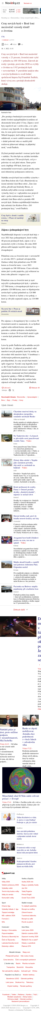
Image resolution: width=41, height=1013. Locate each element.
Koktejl (16, 546)
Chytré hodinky (12, 986)
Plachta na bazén (28, 963)
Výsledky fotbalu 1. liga (10, 909)
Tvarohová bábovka (29, 915)
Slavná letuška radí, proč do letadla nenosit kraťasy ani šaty (26, 517)
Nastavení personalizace (20, 1001)
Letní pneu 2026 (27, 930)
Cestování (17, 521)
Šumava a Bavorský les (10, 936)
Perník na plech (27, 922)
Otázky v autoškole (28, 943)
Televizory (29, 982)
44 (22, 44)
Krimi (15, 444)
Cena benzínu (8, 960)
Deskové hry (19, 982)
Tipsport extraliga (8, 912)
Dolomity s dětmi (8, 946)
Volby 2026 (6, 882)
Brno (3, 400)
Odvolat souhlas (26, 999)
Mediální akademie (14, 997)
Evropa (16, 570)
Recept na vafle (27, 919)
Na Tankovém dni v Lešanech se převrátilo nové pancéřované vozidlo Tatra (26, 438)
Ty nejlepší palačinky (29, 906)
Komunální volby (8, 898)
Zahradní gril (25, 971)
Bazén (18, 963)
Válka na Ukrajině (19, 419)
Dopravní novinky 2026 (30, 936)
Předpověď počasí (12, 956)
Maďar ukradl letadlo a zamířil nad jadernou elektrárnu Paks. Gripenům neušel (26, 564)
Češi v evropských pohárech (25, 960)
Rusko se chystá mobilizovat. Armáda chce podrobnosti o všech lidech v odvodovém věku (29, 736)
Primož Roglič (27, 894)
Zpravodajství (32, 397)
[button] (20, 98)
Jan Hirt (24, 888)
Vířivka (34, 971)
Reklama (21, 994)
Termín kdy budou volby (10, 891)
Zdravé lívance (27, 912)
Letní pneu (10, 982)
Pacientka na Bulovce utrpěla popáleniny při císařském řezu (26, 587)
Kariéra (28, 994)
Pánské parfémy (26, 986)
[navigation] (3, 3)
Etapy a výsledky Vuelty (30, 885)
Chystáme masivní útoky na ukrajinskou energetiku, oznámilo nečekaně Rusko (25, 414)
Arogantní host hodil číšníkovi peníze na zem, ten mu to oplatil (26, 540)
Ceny (21, 400)
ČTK (3, 37)
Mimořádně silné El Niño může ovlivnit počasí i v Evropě (20, 797)
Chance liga (6, 906)
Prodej (14, 400)
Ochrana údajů (13, 999)
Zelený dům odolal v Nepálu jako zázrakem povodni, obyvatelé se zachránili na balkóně (25, 464)
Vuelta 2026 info (27, 882)
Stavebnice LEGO (12, 978)
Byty (8, 400)
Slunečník (20, 967)
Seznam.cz (28, 3)
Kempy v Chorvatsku (9, 930)
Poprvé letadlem (8, 933)
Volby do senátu (7, 894)
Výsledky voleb (7, 888)
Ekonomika (5, 314)
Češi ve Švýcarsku (8, 940)
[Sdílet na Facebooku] (10, 390)
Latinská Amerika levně (10, 943)
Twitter (13, 994)
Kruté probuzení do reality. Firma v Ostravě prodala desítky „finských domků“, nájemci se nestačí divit (25, 491)
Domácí (16, 497)
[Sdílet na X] (13, 390)
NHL (3, 922)
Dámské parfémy (27, 978)
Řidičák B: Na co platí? (30, 940)
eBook (6, 44)
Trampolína (10, 967)
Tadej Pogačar (27, 891)
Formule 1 (5, 919)
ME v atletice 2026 (8, 915)
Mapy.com (26, 952)
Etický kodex (27, 997)
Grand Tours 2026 (28, 898)
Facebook (6, 994)
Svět (15, 470)
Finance (3, 223)
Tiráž (35, 994)
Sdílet (15, 44)
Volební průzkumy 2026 (10, 885)
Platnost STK (26, 946)
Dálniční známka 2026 (30, 933)
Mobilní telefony (28, 975)
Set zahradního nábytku (10, 971)
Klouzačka (29, 967)
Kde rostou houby (27, 956)
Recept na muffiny (28, 909)
